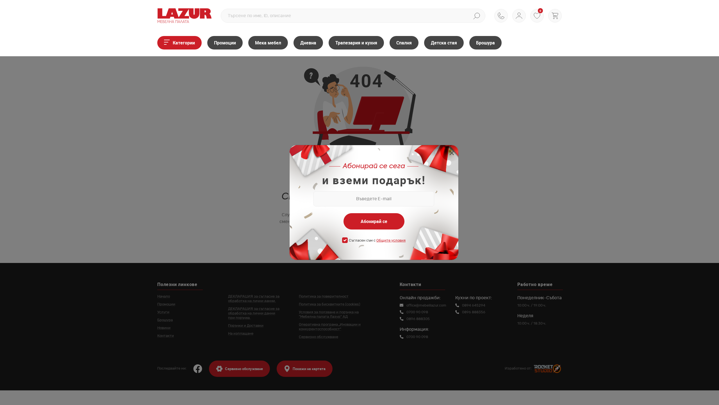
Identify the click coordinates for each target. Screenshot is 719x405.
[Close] (452, 154)
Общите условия (391, 240)
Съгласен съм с (377, 240)
